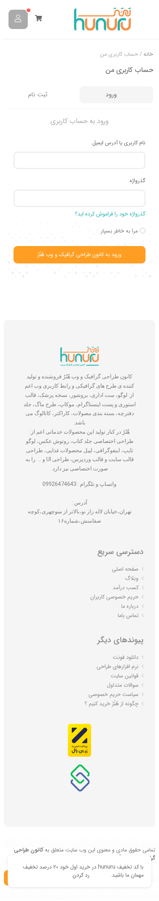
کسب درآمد (126, 587)
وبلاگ (132, 578)
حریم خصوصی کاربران (114, 597)
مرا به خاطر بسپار (119, 231)
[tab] (116, 95)
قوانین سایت (125, 676)
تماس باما (128, 615)
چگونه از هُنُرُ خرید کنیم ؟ (112, 703)
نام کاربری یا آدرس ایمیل (118, 142)
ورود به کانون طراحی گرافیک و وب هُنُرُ (79, 254)
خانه (148, 54)
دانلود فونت (126, 657)
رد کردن (81, 875)
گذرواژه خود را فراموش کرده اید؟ (110, 214)
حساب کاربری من (129, 70)
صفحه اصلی (125, 569)
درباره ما (130, 606)
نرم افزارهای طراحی (117, 666)
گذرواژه (137, 180)
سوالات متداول (123, 685)
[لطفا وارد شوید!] (18, 19)
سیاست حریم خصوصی (113, 694)
